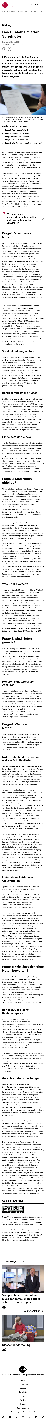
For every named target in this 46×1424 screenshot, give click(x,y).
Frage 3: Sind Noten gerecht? (17, 137)
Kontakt (23, 1400)
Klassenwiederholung (16, 1345)
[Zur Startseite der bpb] (9, 7)
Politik (13, 11)
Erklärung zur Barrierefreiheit (23, 1412)
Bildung (35, 11)
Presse (23, 1404)
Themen (5, 11)
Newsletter (23, 1392)
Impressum (23, 1380)
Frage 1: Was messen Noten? (16, 130)
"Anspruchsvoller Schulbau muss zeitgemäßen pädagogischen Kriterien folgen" (21, 1299)
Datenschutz (23, 1384)
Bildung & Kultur (24, 11)
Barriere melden (23, 1408)
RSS (23, 1396)
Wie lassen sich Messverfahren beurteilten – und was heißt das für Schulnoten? (22, 218)
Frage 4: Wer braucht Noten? (16, 140)
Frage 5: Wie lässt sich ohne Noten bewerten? (23, 143)
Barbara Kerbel (11, 42)
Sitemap (23, 1388)
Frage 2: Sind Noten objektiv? (17, 133)
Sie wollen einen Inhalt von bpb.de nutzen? (18, 1240)
